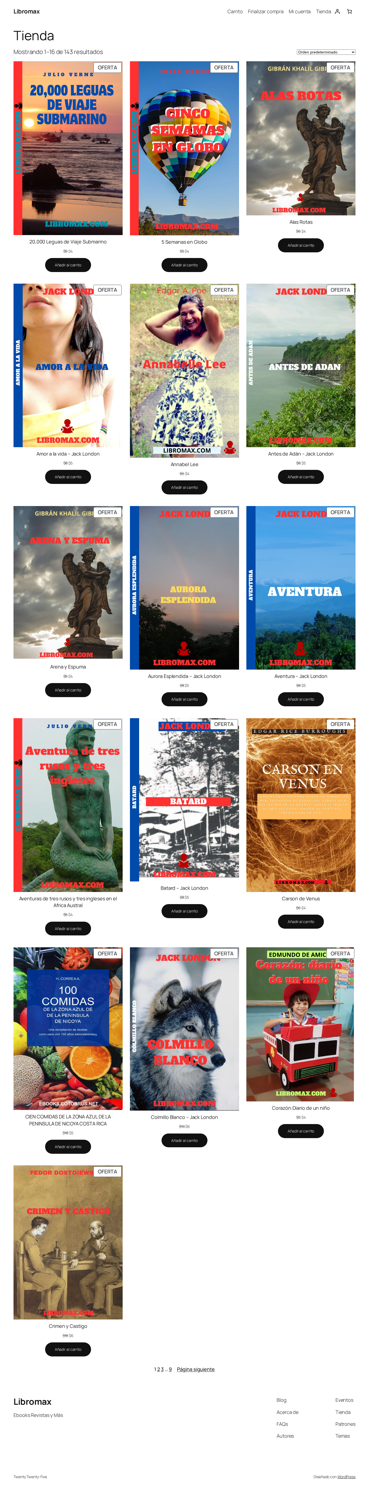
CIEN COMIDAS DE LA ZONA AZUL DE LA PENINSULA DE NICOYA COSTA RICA (68, 1119)
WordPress (346, 1476)
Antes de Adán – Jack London (301, 453)
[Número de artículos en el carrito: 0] (349, 11)
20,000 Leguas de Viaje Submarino (68, 241)
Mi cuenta (300, 11)
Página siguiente (195, 1369)
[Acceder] (337, 11)
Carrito (235, 11)
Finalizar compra (266, 11)
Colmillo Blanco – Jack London (184, 1117)
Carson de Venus (301, 898)
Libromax (26, 11)
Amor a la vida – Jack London (67, 453)
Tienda (323, 11)
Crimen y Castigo (68, 1326)
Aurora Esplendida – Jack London (184, 676)
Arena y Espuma (68, 666)
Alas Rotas (301, 222)
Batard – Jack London (184, 888)
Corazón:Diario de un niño (301, 1108)
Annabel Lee (185, 464)
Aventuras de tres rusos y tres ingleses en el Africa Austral (68, 901)
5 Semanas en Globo (184, 242)
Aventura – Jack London (300, 676)
